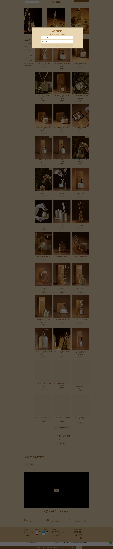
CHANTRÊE (57, 31)
